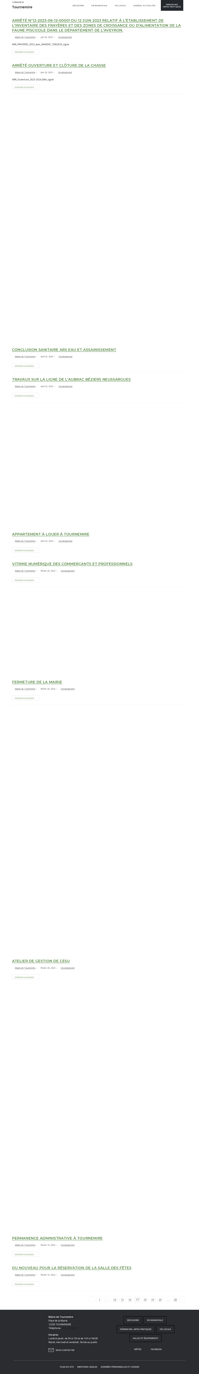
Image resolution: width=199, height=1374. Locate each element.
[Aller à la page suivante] (183, 1299)
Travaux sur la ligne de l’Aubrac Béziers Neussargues (71, 379)
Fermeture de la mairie (37, 682)
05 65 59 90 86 (70, 1328)
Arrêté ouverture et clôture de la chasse (59, 65)
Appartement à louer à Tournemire (50, 534)
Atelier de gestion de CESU (41, 961)
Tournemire (22, 5)
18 (144, 1299)
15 (122, 1299)
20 (160, 1299)
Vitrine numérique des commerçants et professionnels (72, 564)
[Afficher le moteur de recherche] (186, 5)
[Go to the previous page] (92, 1299)
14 (114, 1299)
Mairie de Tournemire (25, 37)
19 (152, 1299)
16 (129, 1299)
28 (175, 1299)
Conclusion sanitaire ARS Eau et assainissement (64, 350)
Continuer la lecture (27, 51)
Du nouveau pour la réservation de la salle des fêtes (71, 1268)
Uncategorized (65, 37)
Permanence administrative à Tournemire (57, 1238)
